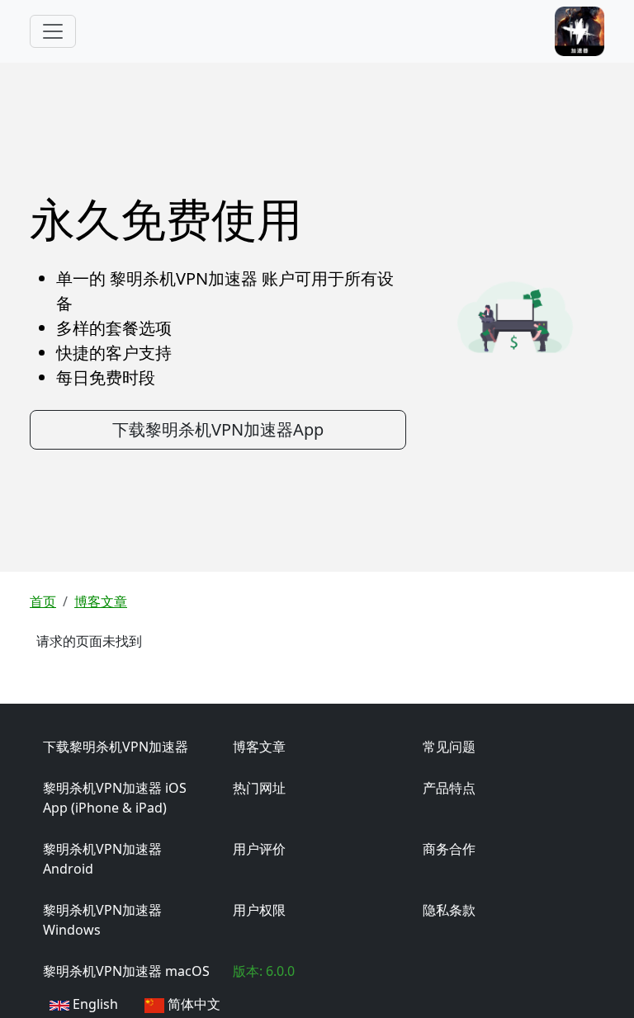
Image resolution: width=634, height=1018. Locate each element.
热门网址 (259, 788)
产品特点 (449, 788)
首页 (43, 601)
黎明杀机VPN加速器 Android (102, 859)
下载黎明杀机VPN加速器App (218, 429)
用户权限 (259, 910)
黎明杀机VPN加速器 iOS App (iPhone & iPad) (115, 798)
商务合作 (449, 849)
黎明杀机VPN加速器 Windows (102, 920)
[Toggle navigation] (53, 31)
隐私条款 (449, 910)
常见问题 (449, 747)
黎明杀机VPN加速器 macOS (126, 971)
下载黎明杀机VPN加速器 (115, 747)
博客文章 (100, 601)
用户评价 (259, 849)
